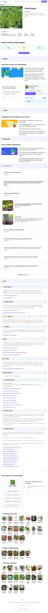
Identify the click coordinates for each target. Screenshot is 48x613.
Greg (39, 77)
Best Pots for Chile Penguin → (9, 350)
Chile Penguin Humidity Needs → (10, 335)
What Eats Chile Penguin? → (9, 449)
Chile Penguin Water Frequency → (10, 295)
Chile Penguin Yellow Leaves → (10, 462)
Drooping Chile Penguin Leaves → (10, 451)
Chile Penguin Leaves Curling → (10, 460)
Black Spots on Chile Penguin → (10, 455)
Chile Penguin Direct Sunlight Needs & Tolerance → (14, 312)
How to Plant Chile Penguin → (9, 397)
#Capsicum (8, 166)
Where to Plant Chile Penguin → (10, 400)
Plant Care (17, 1)
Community (36, 1)
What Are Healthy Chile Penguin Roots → (12, 354)
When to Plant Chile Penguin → (10, 395)
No (30, 93)
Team (27, 1)
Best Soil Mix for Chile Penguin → (10, 347)
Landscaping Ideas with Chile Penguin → (12, 393)
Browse (24, 274)
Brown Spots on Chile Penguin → (10, 456)
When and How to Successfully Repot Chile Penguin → (15, 352)
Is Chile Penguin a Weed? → (9, 407)
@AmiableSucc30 (8, 7)
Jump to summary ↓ (24, 52)
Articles (23, 1)
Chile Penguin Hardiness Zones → (10, 390)
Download (44, 1)
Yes (41, 93)
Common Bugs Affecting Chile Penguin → (12, 447)
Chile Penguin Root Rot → (8, 297)
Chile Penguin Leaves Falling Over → (11, 458)
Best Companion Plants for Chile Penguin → (12, 404)
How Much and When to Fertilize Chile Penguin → (14, 368)
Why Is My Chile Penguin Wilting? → (11, 466)
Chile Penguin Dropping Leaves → (10, 453)
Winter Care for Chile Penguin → (10, 402)
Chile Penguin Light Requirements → (11, 310)
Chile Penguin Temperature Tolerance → (12, 388)
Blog (32, 1)
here (11, 386)
